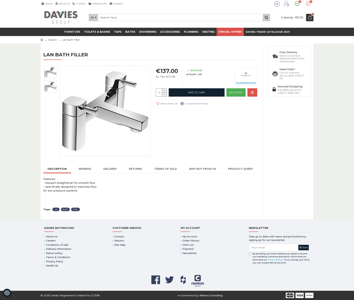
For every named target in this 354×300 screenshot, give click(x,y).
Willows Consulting (211, 295)
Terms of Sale (165, 169)
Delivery (110, 169)
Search (52, 39)
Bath (65, 209)
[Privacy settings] (7, 293)
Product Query (240, 169)
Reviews (85, 169)
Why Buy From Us (202, 169)
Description (57, 169)
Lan (56, 209)
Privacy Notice (275, 259)
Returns (135, 169)
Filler (75, 209)
